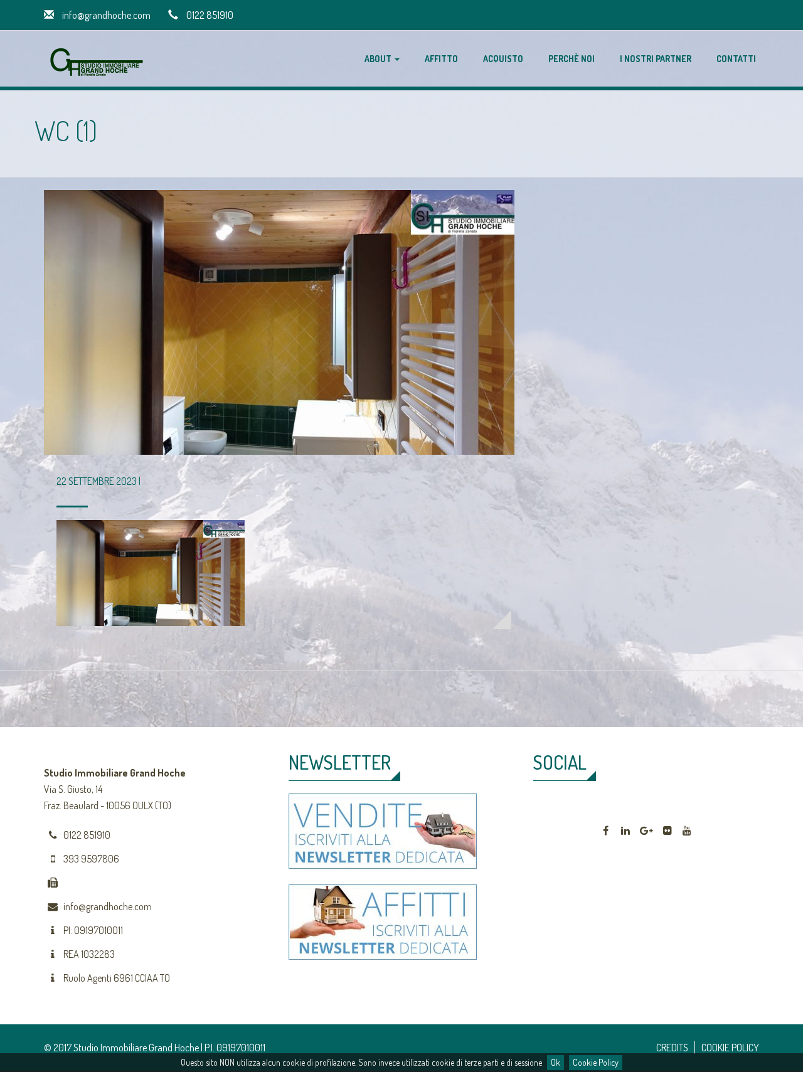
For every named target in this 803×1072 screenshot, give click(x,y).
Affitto (441, 58)
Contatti (736, 58)
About (378, 58)
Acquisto (503, 58)
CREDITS (672, 1047)
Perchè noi (571, 58)
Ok (555, 1062)
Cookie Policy (596, 1062)
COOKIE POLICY (730, 1047)
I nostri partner (655, 58)
